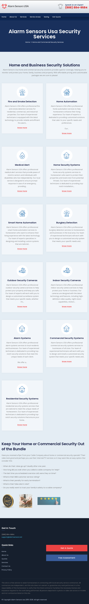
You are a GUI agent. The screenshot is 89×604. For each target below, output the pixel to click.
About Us (13, 17)
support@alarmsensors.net (12, 537)
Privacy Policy (7, 570)
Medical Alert (22, 164)
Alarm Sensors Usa (18, 600)
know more (22, 128)
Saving (46, 17)
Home (4, 17)
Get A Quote (67, 548)
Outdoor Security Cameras (22, 280)
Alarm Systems (22, 338)
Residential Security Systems (22, 398)
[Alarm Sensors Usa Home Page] (15, 6)
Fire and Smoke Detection (22, 101)
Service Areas (35, 17)
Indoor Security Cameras (67, 280)
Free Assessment (66, 557)
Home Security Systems (67, 164)
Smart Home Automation (22, 222)
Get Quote (56, 17)
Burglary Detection (66, 222)
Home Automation (66, 101)
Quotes (4, 559)
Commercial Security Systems (67, 338)
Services (23, 17)
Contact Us (6, 566)
